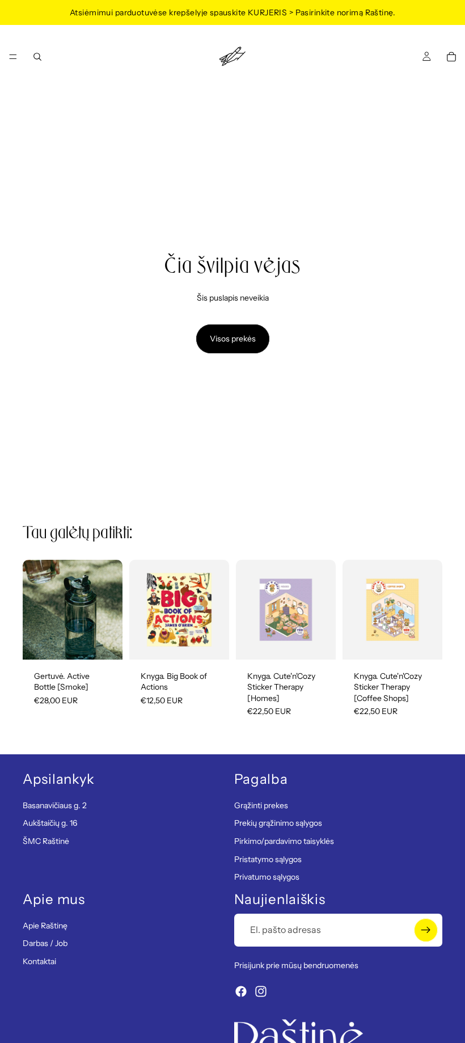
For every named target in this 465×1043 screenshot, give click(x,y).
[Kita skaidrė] (110, 609)
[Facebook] (241, 991)
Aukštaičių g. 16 (50, 823)
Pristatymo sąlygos (268, 859)
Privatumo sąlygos (266, 877)
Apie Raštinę (45, 925)
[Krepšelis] (451, 56)
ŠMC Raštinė (46, 841)
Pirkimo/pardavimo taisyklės (284, 841)
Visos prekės (233, 338)
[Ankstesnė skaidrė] (35, 609)
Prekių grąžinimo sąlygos (278, 823)
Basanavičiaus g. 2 (55, 805)
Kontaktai (39, 961)
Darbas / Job (45, 943)
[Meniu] (13, 57)
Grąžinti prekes (261, 805)
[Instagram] (261, 991)
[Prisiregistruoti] (426, 929)
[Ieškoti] (37, 56)
